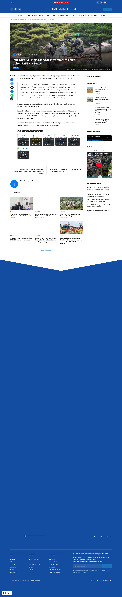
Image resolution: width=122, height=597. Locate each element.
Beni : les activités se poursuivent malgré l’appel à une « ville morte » (102, 99)
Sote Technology (35, 580)
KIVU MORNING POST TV (61, 2)
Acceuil (20, 15)
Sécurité (41, 15)
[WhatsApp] (12, 95)
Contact (102, 15)
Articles (17, 19)
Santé (48, 15)
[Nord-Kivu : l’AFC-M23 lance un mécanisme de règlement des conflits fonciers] (90, 121)
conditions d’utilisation (99, 570)
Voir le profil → (107, 137)
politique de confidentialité (79, 572)
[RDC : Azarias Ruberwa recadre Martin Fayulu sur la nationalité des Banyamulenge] (46, 227)
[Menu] (11, 2)
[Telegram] (12, 91)
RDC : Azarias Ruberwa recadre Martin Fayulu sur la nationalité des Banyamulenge (45, 240)
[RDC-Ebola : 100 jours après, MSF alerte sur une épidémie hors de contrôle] (21, 203)
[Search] (108, 2)
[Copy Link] (12, 99)
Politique (27, 15)
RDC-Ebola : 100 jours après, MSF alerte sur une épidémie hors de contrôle (21, 216)
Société (54, 15)
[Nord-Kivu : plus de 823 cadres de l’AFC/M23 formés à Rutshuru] (21, 227)
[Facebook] (12, 79)
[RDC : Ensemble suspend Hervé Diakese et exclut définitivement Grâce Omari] (46, 203)
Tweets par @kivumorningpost (95, 140)
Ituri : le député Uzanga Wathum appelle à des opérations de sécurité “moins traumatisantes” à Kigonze (29, 171)
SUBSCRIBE (107, 9)
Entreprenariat (81, 15)
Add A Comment (46, 250)
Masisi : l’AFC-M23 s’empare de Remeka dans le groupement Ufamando (70, 216)
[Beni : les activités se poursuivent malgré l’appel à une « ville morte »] (90, 99)
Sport (73, 15)
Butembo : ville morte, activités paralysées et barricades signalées (103, 89)
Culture (34, 15)
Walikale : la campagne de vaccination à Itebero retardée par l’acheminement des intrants (98, 189)
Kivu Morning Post (22, 54)
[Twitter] (12, 83)
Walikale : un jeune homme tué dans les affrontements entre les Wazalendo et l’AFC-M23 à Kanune (71, 240)
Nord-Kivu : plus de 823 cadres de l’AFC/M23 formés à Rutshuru (21, 239)
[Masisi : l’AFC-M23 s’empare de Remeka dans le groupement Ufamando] (71, 203)
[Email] (12, 87)
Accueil (12, 19)
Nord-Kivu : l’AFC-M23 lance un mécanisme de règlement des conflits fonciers (103, 120)
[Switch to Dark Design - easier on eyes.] (111, 2)
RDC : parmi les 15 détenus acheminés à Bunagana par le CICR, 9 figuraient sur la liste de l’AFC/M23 (103, 110)
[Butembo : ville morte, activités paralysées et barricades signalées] (90, 90)
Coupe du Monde (93, 15)
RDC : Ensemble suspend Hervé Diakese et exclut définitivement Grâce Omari (46, 216)
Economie (61, 15)
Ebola (68, 15)
